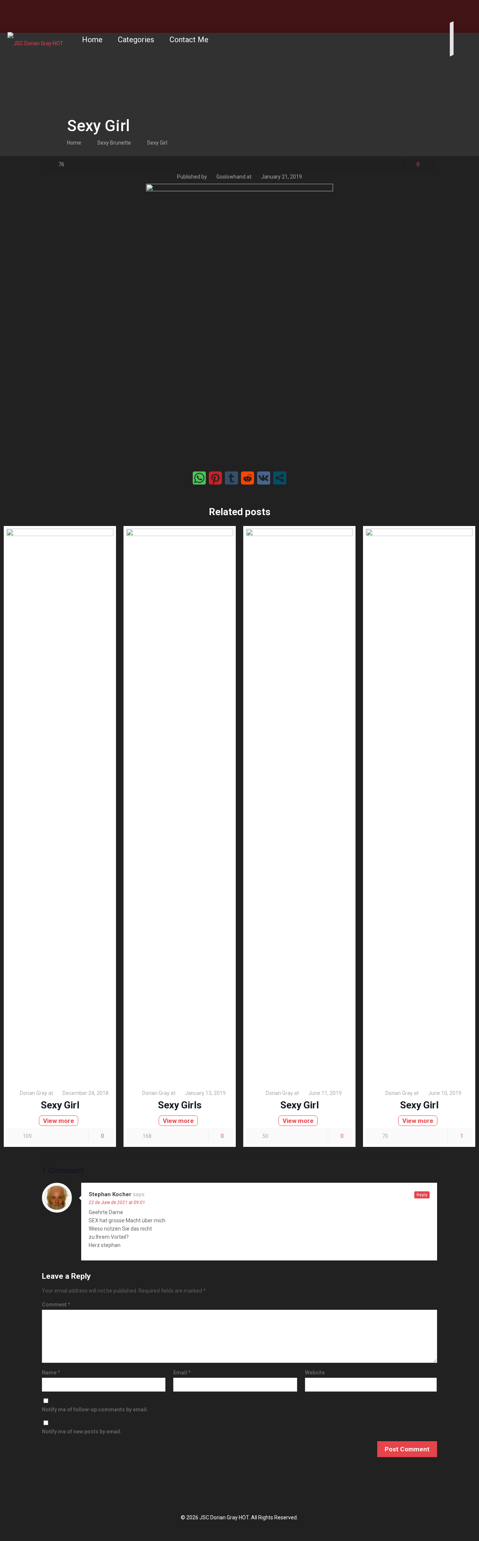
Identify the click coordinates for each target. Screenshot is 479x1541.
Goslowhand (230, 177)
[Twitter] (464, 11)
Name (51, 1373)
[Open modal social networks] (279, 478)
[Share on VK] (263, 478)
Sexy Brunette (114, 143)
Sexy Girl (157, 143)
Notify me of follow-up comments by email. (95, 1409)
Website (315, 1373)
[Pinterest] (475, 11)
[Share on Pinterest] (215, 478)
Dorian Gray (33, 1093)
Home (74, 143)
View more (58, 1120)
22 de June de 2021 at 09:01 (117, 1202)
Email (182, 1373)
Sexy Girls (180, 1105)
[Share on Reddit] (247, 478)
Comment (56, 1305)
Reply (422, 1194)
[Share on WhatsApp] (199, 478)
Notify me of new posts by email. (82, 1432)
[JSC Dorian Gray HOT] (35, 39)
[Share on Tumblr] (231, 478)
